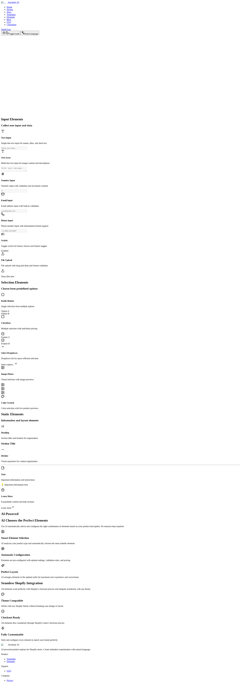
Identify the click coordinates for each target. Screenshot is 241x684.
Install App (6, 29)
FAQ (9, 22)
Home (9, 7)
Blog (9, 19)
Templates (11, 14)
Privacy (10, 680)
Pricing (10, 9)
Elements (11, 17)
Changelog (11, 24)
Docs (9, 12)
